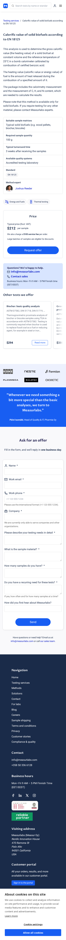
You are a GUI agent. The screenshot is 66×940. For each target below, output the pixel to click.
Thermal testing (41, 202)
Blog (14, 709)
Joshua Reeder (23, 188)
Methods (16, 688)
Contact (16, 698)
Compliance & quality (24, 741)
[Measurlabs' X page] (27, 795)
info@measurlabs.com (25, 271)
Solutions (17, 693)
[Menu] (60, 6)
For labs (16, 704)
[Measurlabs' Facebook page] (13, 795)
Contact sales (19, 276)
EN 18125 (12, 175)
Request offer (33, 250)
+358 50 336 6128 (22, 765)
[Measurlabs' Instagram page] (34, 795)
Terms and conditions (24, 725)
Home (15, 677)
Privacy (16, 731)
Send (33, 622)
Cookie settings (33, 924)
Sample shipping (21, 720)
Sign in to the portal (23, 882)
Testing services (11, 20)
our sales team (47, 641)
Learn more (11, 915)
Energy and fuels (17, 202)
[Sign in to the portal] (54, 5)
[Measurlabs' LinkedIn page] (20, 795)
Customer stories (21, 736)
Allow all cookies (33, 932)
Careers (16, 714)
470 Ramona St (20, 842)
